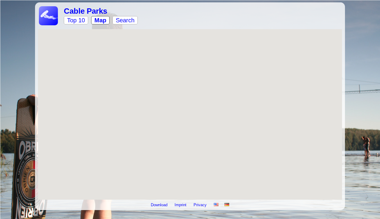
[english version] (216, 205)
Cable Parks (85, 11)
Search (125, 20)
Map (100, 20)
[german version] (226, 205)
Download (160, 205)
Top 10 (76, 20)
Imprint (181, 205)
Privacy (201, 205)
